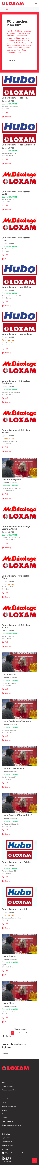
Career (4, 1114)
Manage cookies (7, 1145)
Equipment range (7, 1086)
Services (4, 1110)
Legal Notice (6, 1138)
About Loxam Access (9, 1106)
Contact (4, 1118)
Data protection (7, 1142)
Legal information (8, 1121)
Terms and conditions (9, 1090)
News (4, 1103)
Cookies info (6, 1134)
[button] (36, 3)
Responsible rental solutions (11, 1125)
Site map (5, 1149)
